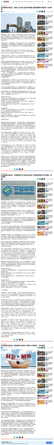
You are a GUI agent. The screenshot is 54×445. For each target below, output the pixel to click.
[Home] (6, 1)
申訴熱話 (47, 39)
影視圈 (47, 34)
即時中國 (47, 23)
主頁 (1, 173)
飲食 (46, 234)
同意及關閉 (49, 442)
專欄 (1, 11)
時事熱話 (47, 50)
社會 (46, 45)
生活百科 (47, 61)
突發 (46, 185)
